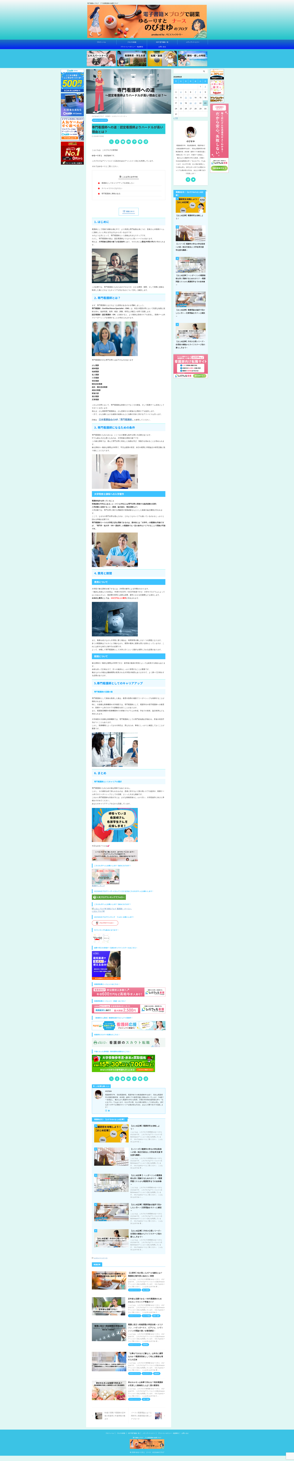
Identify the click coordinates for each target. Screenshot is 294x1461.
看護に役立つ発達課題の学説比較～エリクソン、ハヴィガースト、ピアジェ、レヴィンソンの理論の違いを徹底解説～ (145, 1327)
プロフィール (101, 42)
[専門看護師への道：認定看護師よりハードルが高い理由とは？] (128, 141)
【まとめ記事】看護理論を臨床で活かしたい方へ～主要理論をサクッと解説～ (146, 1207)
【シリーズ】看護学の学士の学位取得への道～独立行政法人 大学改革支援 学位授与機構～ (146, 1152)
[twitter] (111, 141)
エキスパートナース (100, 1258)
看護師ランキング (98, 886)
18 (181, 103)
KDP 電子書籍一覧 (162, 42)
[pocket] (123, 141)
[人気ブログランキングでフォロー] (109, 899)
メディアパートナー (192, 42)
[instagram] (106, 1111)
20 (191, 103)
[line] (140, 141)
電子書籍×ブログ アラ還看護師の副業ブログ (147, 1437)
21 (195, 103)
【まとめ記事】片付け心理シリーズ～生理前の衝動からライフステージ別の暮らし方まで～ (146, 1234)
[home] (109, 1111)
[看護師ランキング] (105, 883)
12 (186, 98)
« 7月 (175, 118)
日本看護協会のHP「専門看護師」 (116, 419)
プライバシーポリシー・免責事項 (132, 47)
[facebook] (117, 141)
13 (191, 98)
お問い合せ (162, 47)
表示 (132, 211)
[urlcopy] (146, 141)
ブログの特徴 (131, 42)
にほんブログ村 (98, 911)
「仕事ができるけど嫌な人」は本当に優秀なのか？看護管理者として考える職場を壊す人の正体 (145, 1356)
